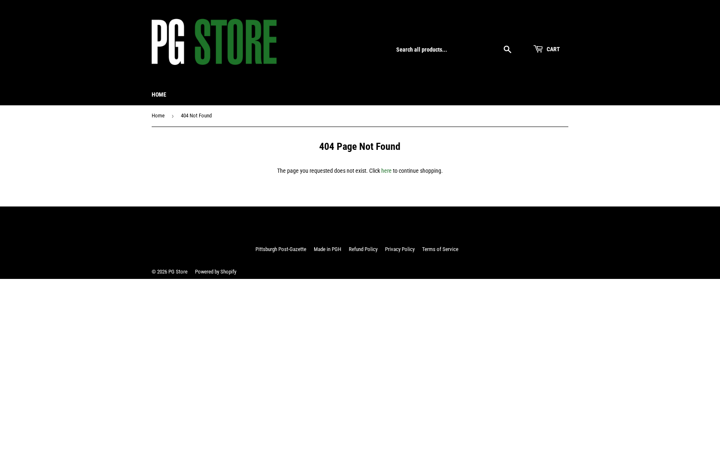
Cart (552, 49)
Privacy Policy (400, 249)
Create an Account (549, 30)
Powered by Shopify (215, 272)
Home (159, 94)
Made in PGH (327, 249)
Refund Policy (363, 249)
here (386, 170)
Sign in (512, 30)
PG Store (178, 272)
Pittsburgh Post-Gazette (280, 249)
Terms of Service (440, 249)
